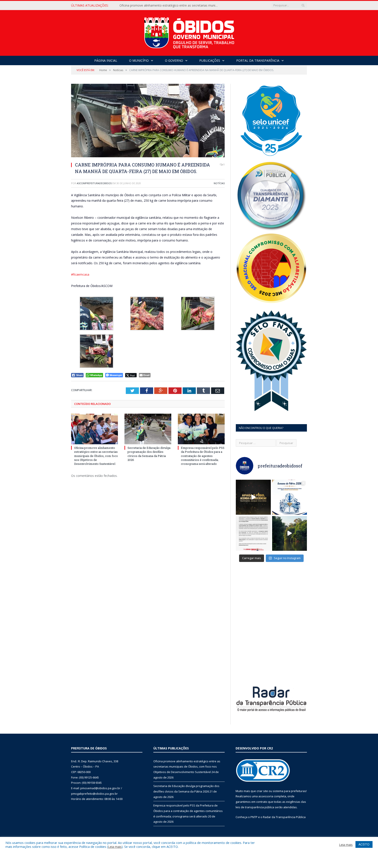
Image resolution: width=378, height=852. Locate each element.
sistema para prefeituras (289, 791)
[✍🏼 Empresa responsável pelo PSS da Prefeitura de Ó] (253, 533)
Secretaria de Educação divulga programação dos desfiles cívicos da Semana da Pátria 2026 (169, 5)
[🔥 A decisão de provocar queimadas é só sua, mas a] (253, 497)
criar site (262, 791)
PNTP (253, 817)
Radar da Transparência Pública (284, 817)
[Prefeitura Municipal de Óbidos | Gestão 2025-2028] (189, 31)
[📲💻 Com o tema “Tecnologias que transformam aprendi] (289, 497)
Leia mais (115, 847)
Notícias (219, 183)
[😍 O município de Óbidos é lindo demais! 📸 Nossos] (289, 533)
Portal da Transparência (257, 60)
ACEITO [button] (364, 844)
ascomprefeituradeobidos (94, 183)
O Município (139, 60)
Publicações (209, 60)
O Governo (174, 60)
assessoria (265, 796)
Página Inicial (105, 60)
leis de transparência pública (255, 807)
